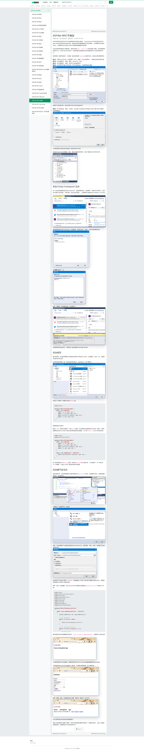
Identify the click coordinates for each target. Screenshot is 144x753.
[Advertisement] (79, 19)
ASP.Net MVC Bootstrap (98, 31)
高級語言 (43, 6)
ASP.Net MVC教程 (35, 10)
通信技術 (92, 6)
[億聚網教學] (35, 2)
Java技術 (32, 6)
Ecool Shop (33, 743)
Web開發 (37, 6)
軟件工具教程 (85, 6)
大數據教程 (64, 6)
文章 (50, 2)
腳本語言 (54, 6)
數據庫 (58, 6)
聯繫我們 (55, 2)
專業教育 (75, 6)
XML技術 (70, 6)
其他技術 (48, 6)
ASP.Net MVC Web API (60, 31)
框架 (80, 6)
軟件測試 (102, 6)
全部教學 (45, 2)
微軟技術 (97, 6)
